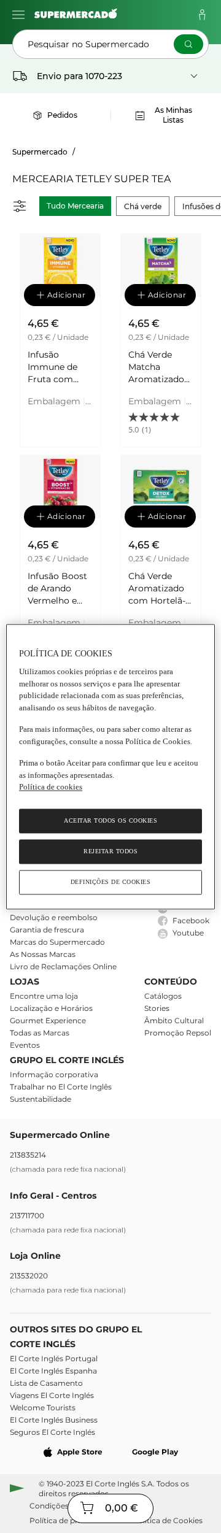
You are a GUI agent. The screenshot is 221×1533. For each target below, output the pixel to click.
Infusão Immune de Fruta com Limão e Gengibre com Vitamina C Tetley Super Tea (59, 367)
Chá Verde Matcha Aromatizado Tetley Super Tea (156, 367)
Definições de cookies (111, 881)
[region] (110, 766)
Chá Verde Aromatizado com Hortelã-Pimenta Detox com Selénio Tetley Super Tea (160, 589)
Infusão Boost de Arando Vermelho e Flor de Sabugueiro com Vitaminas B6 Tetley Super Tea (57, 589)
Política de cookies (50, 787)
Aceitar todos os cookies (110, 820)
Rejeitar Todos (110, 851)
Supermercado (40, 151)
